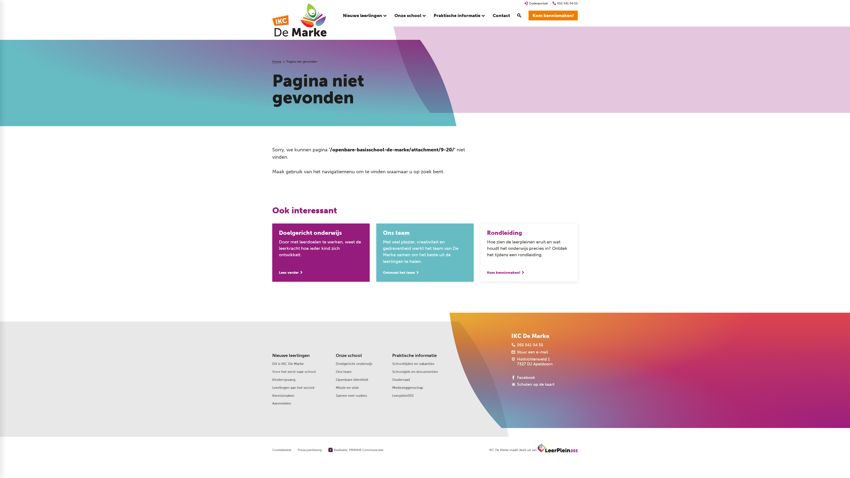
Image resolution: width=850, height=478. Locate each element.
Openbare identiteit (352, 380)
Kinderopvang (283, 380)
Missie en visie (347, 387)
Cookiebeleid (281, 450)
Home (276, 62)
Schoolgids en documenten (415, 372)
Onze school (349, 355)
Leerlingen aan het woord (293, 387)
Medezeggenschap (407, 387)
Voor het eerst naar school (294, 372)
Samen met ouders (351, 395)
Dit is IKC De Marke (288, 364)
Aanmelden (281, 403)
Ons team (344, 372)
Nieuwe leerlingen (291, 355)
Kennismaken (283, 395)
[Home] (299, 20)
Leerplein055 (403, 395)
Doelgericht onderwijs (354, 364)
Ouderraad (401, 380)
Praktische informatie (414, 355)
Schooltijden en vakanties (413, 364)
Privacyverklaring (310, 450)
